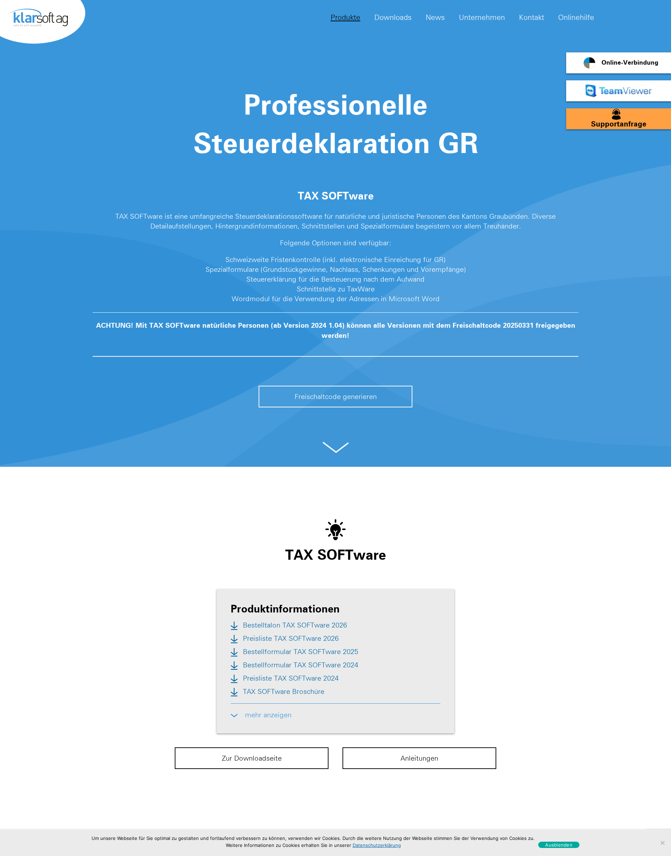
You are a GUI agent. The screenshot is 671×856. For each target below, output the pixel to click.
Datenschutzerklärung (377, 845)
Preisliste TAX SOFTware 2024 (291, 678)
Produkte (345, 17)
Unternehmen (482, 17)
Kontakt (531, 17)
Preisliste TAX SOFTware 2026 (291, 638)
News (435, 17)
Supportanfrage (618, 124)
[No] (662, 842)
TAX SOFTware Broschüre (283, 691)
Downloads (393, 17)
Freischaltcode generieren (336, 396)
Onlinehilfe (576, 17)
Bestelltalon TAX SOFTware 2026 (295, 625)
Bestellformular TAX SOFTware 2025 (300, 651)
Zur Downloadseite (252, 758)
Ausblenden (558, 845)
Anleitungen (419, 758)
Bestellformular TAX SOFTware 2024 (300, 665)
